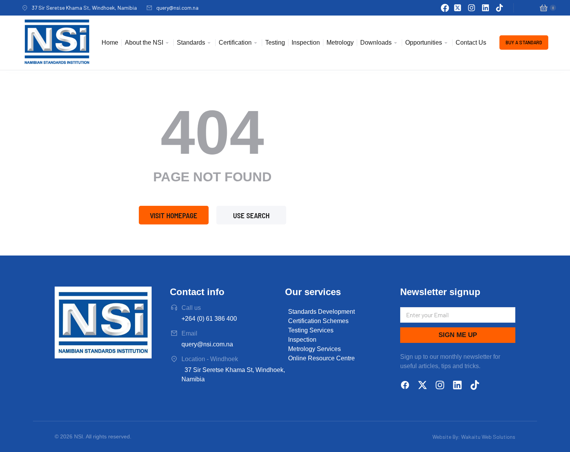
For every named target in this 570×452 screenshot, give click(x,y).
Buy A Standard (524, 42)
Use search (251, 215)
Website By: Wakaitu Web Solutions (473, 436)
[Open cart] (543, 7)
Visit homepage (173, 215)
